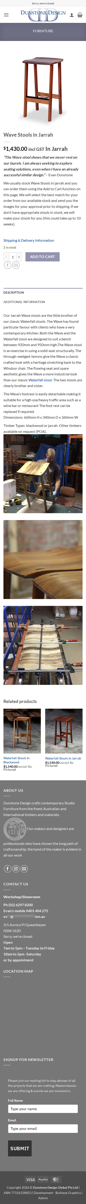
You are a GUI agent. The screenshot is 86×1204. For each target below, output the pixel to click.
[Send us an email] (24, 869)
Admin (43, 1198)
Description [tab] (13, 292)
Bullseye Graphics (68, 1193)
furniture (43, 31)
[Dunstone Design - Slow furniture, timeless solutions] (43, 14)
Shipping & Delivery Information (28, 240)
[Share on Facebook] (7, 265)
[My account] (71, 15)
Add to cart (42, 257)
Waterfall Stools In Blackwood (16, 760)
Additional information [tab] (24, 302)
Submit (19, 1148)
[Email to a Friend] (16, 265)
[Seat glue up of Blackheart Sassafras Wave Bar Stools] (43, 645)
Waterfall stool (40, 380)
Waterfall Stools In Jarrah (63, 758)
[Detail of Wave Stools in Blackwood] (43, 559)
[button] (6, 14)
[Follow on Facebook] (7, 869)
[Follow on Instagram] (16, 869)
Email (13, 1120)
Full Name (15, 1100)
